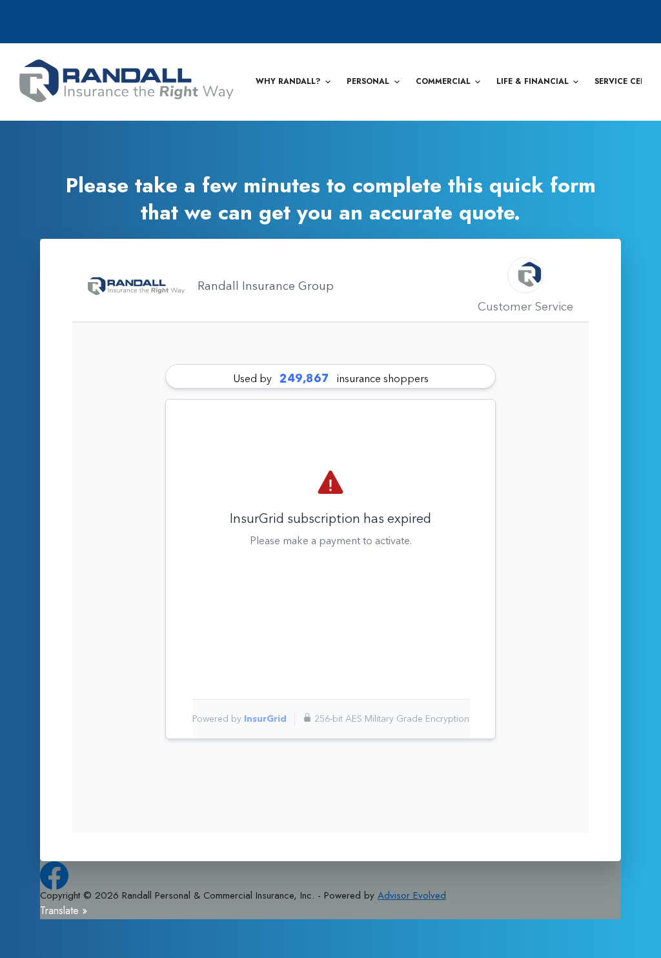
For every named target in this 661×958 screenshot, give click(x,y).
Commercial (443, 81)
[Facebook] (54, 875)
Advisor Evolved (412, 895)
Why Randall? (288, 81)
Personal (368, 81)
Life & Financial (532, 81)
